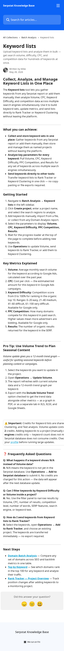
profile (14, 442)
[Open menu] (58, 5)
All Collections (10, 37)
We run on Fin (33, 641)
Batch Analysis (29, 37)
